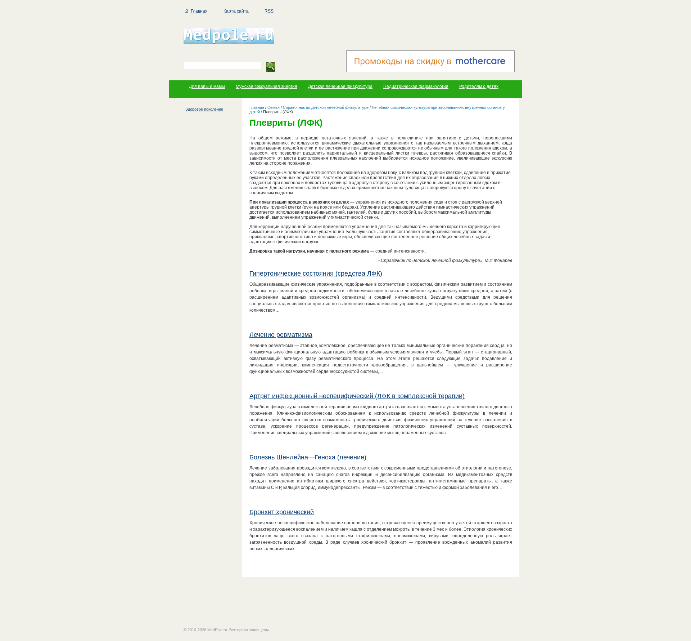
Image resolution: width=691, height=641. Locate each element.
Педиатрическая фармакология (415, 86)
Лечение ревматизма (280, 334)
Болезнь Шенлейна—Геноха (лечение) (307, 457)
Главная (199, 11)
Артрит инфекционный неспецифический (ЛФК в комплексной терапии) (357, 396)
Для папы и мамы (207, 86)
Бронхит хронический (281, 512)
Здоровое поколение (204, 109)
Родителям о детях (478, 86)
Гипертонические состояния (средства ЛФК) (315, 273)
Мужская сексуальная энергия (266, 86)
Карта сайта (236, 11)
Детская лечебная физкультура (340, 86)
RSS (269, 11)
